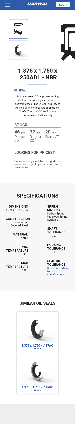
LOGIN (63, 4)
